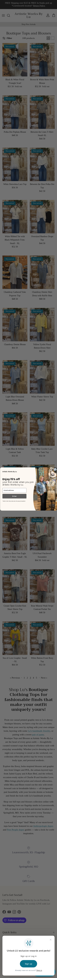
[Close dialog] (55, 469)
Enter (14, 496)
